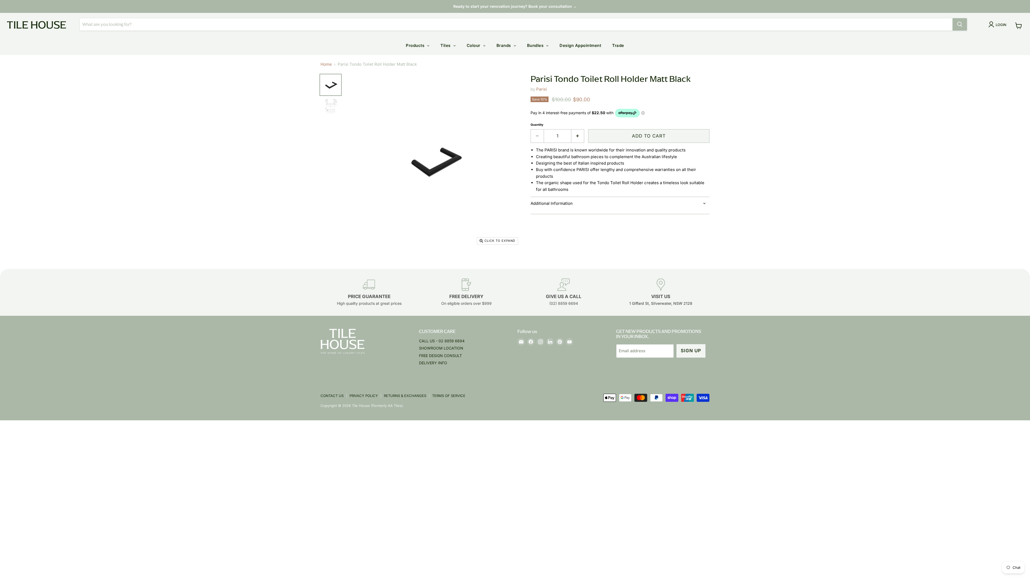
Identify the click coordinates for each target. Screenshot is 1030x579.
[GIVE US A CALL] (563, 292)
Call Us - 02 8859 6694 (442, 341)
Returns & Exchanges (405, 396)
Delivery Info (433, 363)
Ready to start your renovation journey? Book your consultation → (515, 6)
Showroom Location (441, 348)
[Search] (959, 24)
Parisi (541, 89)
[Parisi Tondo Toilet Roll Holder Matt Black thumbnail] (330, 84)
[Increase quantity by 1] (577, 136)
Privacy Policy (364, 396)
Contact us (332, 396)
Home (326, 64)
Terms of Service (448, 396)
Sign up (691, 350)
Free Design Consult (440, 355)
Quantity (537, 125)
